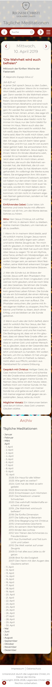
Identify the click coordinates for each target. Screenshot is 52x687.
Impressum (17, 668)
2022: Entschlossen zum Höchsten (28, 493)
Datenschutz (33, 668)
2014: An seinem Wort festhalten (27, 527)
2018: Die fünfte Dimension (24, 514)
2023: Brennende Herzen (22, 490)
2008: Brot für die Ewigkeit (23, 557)
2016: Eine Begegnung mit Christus (28, 520)
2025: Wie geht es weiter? (23, 480)
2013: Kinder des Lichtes (22, 530)
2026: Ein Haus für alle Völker (24, 477)
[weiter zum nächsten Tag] (45, 46)
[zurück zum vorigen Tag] (6, 46)
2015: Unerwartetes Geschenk (25, 523)
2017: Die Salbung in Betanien (25, 517)
